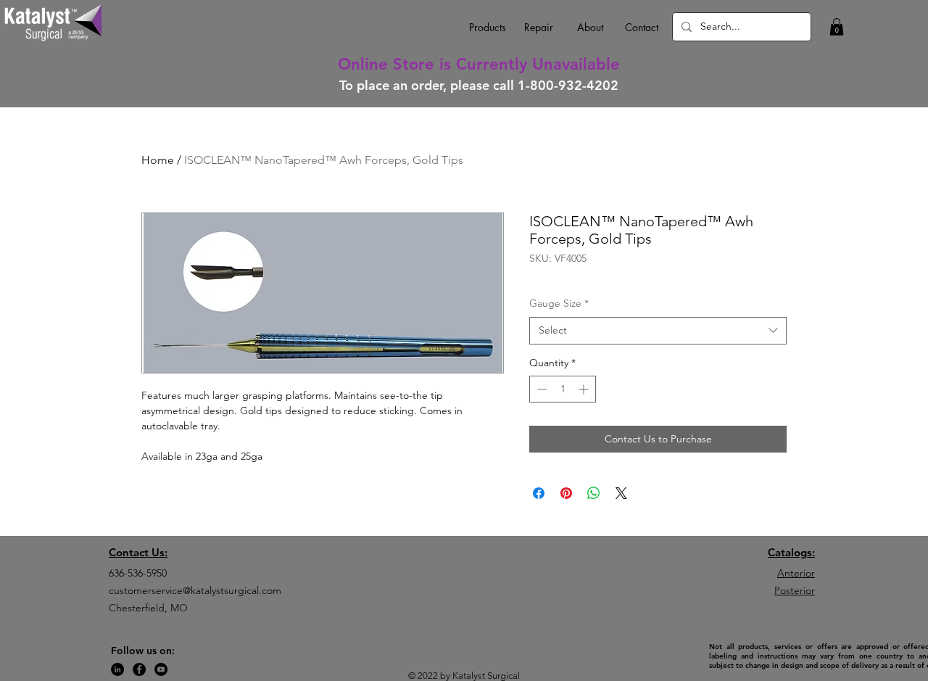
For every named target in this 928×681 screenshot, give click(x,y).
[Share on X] (621, 493)
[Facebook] (139, 669)
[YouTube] (160, 669)
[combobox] (658, 330)
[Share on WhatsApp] (593, 493)
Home (157, 160)
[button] (836, 27)
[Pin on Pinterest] (566, 493)
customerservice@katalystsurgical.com (195, 590)
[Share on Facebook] (538, 493)
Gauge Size (559, 303)
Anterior (796, 572)
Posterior (794, 590)
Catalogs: (791, 552)
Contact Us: (138, 552)
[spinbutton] (563, 389)
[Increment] (585, 389)
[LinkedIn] (117, 669)
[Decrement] (540, 389)
